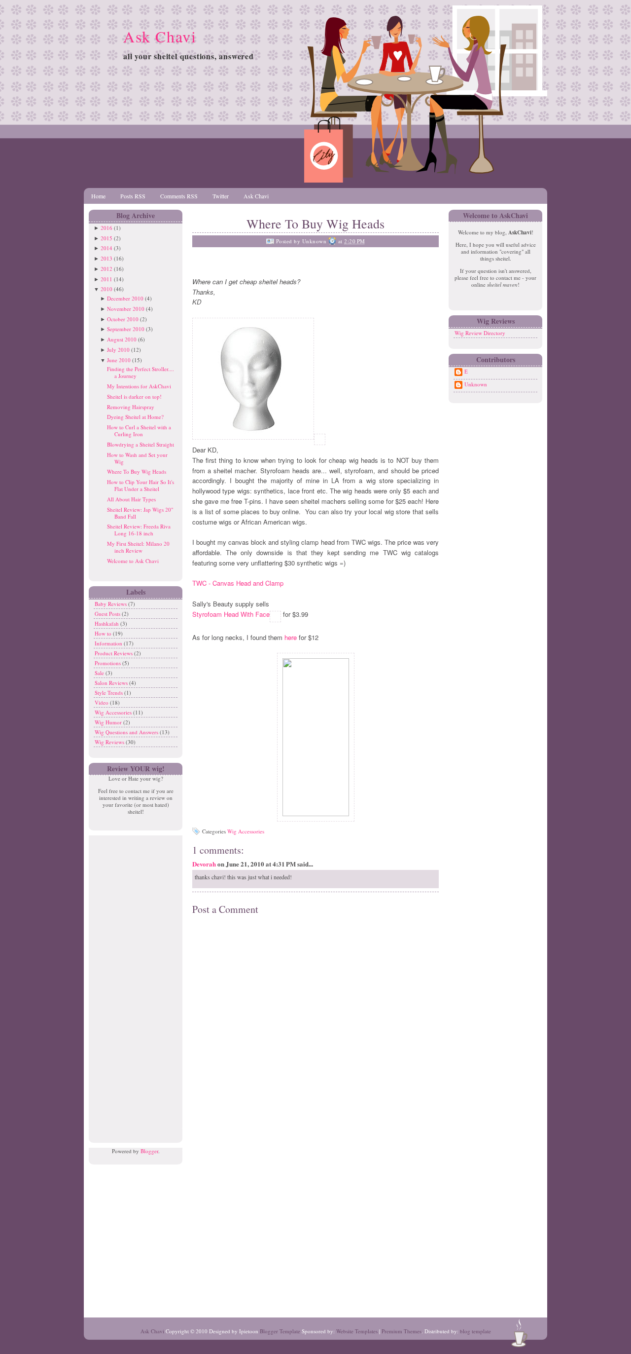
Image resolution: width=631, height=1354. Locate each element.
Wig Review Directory (480, 333)
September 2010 (125, 329)
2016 (106, 227)
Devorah (204, 863)
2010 (106, 289)
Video (102, 702)
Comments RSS (179, 196)
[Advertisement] (133, 983)
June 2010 (119, 360)
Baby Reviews (111, 603)
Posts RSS (132, 196)
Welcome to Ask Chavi (133, 560)
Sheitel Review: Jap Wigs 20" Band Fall (140, 513)
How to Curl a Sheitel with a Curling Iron (139, 430)
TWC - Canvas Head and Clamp (237, 583)
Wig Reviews (110, 742)
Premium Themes (401, 1331)
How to (104, 633)
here (291, 637)
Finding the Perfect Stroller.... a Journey (140, 372)
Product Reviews (114, 653)
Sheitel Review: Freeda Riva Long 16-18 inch (139, 530)
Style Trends (109, 692)
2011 (106, 279)
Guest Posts (108, 613)
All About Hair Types (131, 499)
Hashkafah (107, 623)
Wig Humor (109, 722)
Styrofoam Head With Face (231, 614)
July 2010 (118, 349)
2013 (106, 258)
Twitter (220, 196)
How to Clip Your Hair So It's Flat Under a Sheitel (140, 485)
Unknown (475, 384)
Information (109, 643)
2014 (106, 248)
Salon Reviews (112, 682)
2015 (106, 238)
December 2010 (125, 298)
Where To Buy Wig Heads (136, 471)
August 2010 (122, 339)
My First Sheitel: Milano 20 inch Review (138, 547)
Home (98, 196)
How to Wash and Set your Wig (137, 458)
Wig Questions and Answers (127, 732)
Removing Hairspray (130, 407)
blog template (475, 1331)
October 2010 (123, 319)
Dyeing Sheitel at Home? (135, 416)
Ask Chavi (159, 36)
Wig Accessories (114, 712)
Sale (100, 673)
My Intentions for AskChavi (139, 386)
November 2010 (125, 308)
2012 (106, 268)
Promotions (108, 663)
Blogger (149, 1151)
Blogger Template (280, 1331)
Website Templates (357, 1331)
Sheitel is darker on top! (134, 396)
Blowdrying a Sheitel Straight (140, 444)
